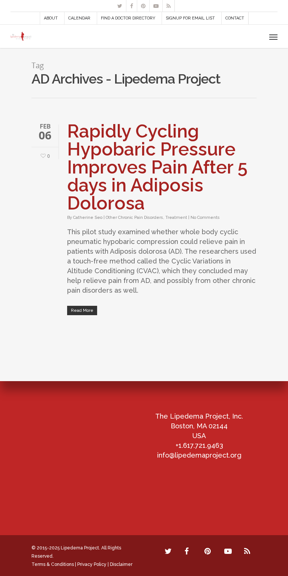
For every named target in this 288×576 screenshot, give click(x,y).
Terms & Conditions (53, 564)
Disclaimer (121, 564)
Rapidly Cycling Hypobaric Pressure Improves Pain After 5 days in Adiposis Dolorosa (157, 167)
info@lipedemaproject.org (199, 455)
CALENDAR (79, 18)
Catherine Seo (87, 217)
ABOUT (51, 18)
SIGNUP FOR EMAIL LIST (190, 18)
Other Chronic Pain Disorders (134, 217)
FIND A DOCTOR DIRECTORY (128, 18)
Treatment (176, 217)
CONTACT (234, 18)
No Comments (205, 217)
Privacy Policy (91, 564)
